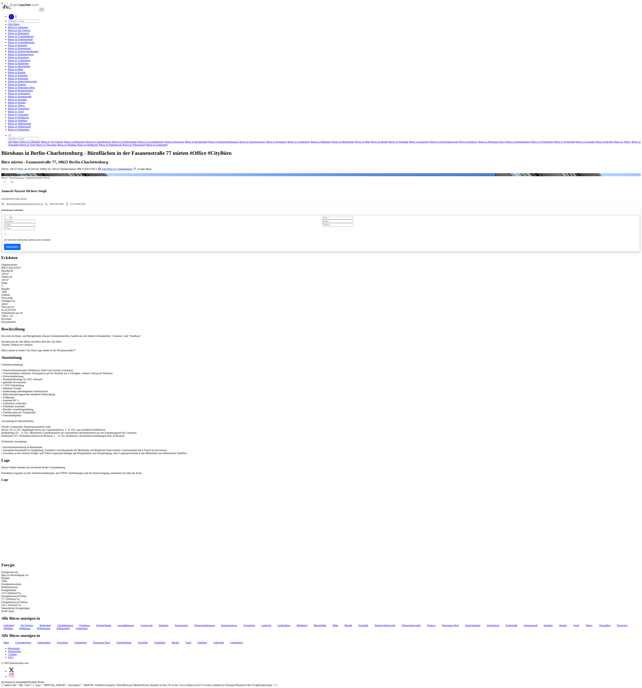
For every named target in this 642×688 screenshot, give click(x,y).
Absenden (12, 246)
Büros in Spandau (17, 99)
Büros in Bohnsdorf (18, 33)
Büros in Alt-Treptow (19, 30)
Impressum (14, 648)
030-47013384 (57, 204)
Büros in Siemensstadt (19, 96)
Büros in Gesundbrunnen (21, 42)
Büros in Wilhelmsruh (19, 123)
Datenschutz (14, 651)
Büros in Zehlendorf (18, 129)
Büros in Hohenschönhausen (23, 51)
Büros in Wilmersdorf (19, 126)
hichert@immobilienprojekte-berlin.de (24, 204)
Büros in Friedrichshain (20, 39)
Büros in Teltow (16, 105)
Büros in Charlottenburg (21, 36)
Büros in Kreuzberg (18, 57)
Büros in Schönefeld (564, 141)
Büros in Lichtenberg (19, 60)
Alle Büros (14, 24)
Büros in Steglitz (17, 102)
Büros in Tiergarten (18, 114)
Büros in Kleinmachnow (21, 54)
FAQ (10, 657)
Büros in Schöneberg (19, 93)
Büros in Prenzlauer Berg (21, 87)
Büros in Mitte (15, 69)
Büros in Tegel (16, 111)
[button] (9, 135)
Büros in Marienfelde (19, 66)
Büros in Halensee (17, 45)
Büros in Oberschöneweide (22, 81)
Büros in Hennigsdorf (19, 48)
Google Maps (143, 169)
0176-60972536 (78, 204)
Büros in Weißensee (18, 117)
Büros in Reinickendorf (20, 90)
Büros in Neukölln (18, 75)
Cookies (12, 654)
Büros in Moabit (16, 72)
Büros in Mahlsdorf (18, 63)
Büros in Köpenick (18, 78)
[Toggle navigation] (41, 9)
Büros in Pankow (17, 84)
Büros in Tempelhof (18, 108)
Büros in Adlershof (18, 27)
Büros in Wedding (17, 120)
